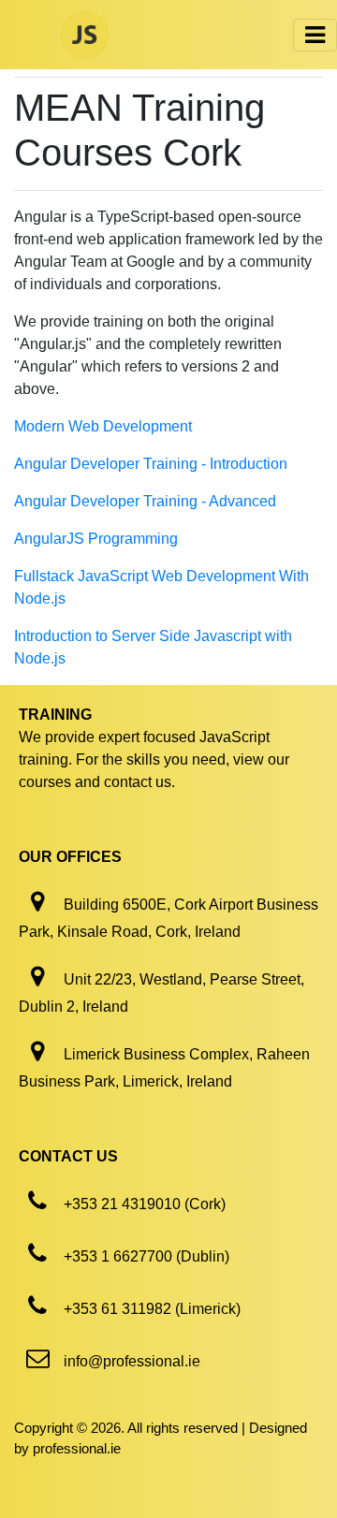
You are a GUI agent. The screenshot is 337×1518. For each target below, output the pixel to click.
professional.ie (77, 1448)
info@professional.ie (132, 1361)
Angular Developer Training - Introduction (150, 464)
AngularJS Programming (96, 539)
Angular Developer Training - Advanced (145, 501)
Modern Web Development (103, 426)
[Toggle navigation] (315, 35)
